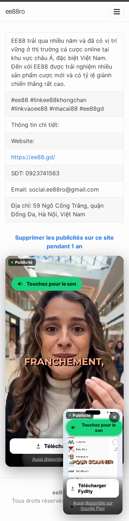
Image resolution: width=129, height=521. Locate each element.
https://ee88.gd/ (33, 157)
